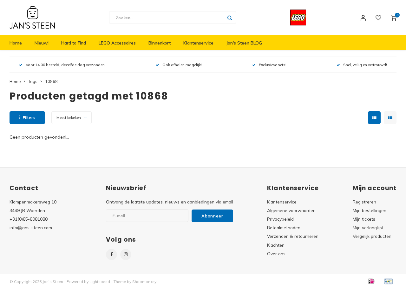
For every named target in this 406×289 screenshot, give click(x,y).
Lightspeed (99, 281)
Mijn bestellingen (369, 210)
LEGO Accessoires (117, 43)
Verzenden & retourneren (292, 236)
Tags (32, 81)
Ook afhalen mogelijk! (182, 64)
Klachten (276, 245)
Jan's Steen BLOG (244, 43)
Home (16, 43)
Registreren (364, 201)
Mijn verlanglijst (368, 227)
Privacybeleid (280, 219)
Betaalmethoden (283, 227)
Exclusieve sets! (272, 64)
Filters (29, 117)
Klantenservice (198, 43)
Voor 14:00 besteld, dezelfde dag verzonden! (66, 64)
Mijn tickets (364, 219)
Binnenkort (159, 43)
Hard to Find (73, 43)
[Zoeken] (229, 17)
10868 (51, 81)
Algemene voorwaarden (291, 210)
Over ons (276, 253)
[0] (393, 17)
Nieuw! (42, 43)
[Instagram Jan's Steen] (125, 254)
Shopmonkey (144, 281)
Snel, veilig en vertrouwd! (365, 64)
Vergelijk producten (372, 236)
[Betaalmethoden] (371, 281)
